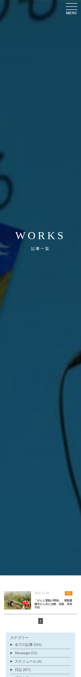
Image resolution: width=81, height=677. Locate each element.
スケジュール (25, 661)
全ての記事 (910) (28, 645)
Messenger (22, 653)
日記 (18, 670)
